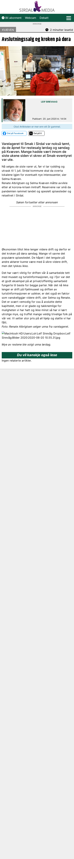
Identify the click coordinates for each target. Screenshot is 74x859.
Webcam (30, 17)
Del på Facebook (15, 133)
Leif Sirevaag (49, 101)
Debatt (44, 17)
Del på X (38, 133)
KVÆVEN (8, 30)
